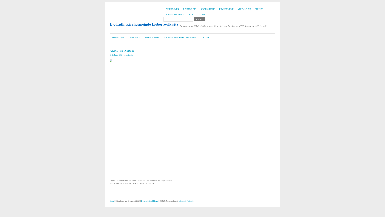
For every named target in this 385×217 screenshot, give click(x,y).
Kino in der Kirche (152, 37)
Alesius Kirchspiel (175, 14)
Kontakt (206, 37)
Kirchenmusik (226, 9)
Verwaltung (244, 9)
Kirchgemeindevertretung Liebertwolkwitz (180, 37)
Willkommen (172, 9)
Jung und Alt (189, 9)
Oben (112, 201)
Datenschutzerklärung (149, 201)
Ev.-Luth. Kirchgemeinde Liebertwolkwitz (144, 24)
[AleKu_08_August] (192, 61)
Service (259, 9)
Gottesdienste (134, 37)
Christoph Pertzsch (186, 201)
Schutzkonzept (197, 14)
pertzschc (129, 54)
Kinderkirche (208, 9)
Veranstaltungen (117, 37)
